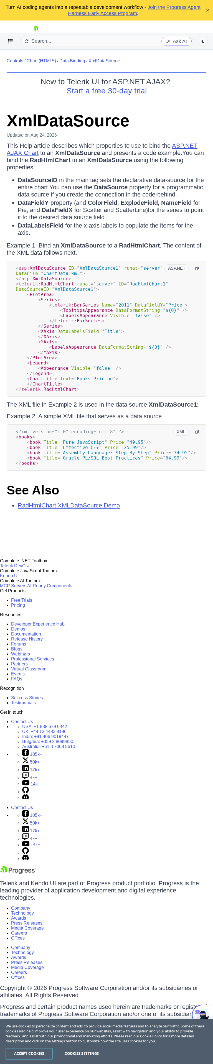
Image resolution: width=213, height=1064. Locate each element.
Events (18, 674)
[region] (106, 1041)
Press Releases (26, 923)
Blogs (16, 649)
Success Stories (27, 697)
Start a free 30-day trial (107, 90)
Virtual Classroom (28, 669)
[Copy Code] (197, 268)
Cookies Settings (82, 1053)
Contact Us (22, 721)
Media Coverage (27, 928)
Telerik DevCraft (16, 565)
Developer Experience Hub (38, 624)
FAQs (16, 679)
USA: (44, 726)
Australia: (48, 746)
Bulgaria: (47, 741)
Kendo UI (9, 575)
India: (45, 736)
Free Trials (21, 600)
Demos (18, 629)
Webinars (20, 654)
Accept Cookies (29, 1053)
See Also (33, 490)
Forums (18, 644)
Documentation (26, 634)
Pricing (18, 605)
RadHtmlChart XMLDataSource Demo (69, 505)
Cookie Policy (151, 1036)
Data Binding (72, 60)
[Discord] (25, 798)
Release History (27, 639)
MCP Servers (13, 585)
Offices (18, 938)
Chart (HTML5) (41, 60)
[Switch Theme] (203, 41)
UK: (44, 731)
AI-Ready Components (49, 585)
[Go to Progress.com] (18, 872)
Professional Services (32, 659)
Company (20, 908)
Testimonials (23, 702)
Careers (19, 933)
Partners (19, 664)
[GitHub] (25, 791)
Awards (18, 918)
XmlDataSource (104, 60)
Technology (22, 913)
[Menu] (11, 41)
